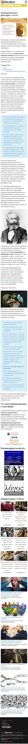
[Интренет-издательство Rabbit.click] (11, 741)
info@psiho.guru (4, 739)
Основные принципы (7, 69)
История (4, 67)
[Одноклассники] (14, 437)
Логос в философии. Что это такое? (13, 493)
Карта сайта (4, 723)
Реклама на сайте (6, 724)
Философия (8, 7)
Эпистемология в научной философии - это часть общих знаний (13, 462)
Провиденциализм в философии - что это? (9, 9)
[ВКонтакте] (12, 437)
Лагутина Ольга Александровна (14, 433)
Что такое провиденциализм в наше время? (15, 71)
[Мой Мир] (16, 437)
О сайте (4, 722)
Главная (2, 7)
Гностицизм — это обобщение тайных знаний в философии (13, 478)
